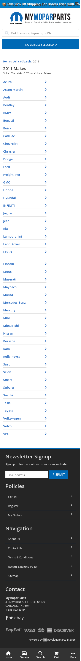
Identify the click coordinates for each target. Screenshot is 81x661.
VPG (6, 434)
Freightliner (11, 175)
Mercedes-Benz (14, 302)
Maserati (9, 279)
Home (7, 61)
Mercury (9, 310)
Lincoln (8, 264)
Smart (7, 380)
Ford (6, 167)
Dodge (8, 159)
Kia (5, 229)
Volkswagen (12, 418)
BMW (7, 113)
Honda (8, 190)
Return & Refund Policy (23, 567)
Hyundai (9, 198)
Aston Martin (13, 90)
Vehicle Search (22, 61)
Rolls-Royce (11, 357)
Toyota (8, 411)
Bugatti (8, 120)
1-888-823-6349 (15, 609)
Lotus (7, 272)
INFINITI (9, 205)
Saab (6, 364)
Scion (7, 372)
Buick (7, 128)
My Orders (15, 515)
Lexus (7, 252)
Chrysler (9, 151)
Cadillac (9, 136)
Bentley (8, 105)
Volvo (7, 426)
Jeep (6, 221)
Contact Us (15, 548)
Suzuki (8, 395)
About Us (14, 539)
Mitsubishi (11, 326)
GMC (6, 182)
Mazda (8, 295)
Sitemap (13, 576)
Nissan (8, 333)
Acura (7, 82)
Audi (6, 97)
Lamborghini (12, 236)
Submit (58, 474)
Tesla (7, 403)
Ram (6, 349)
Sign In (12, 497)
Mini (6, 318)
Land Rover (11, 244)
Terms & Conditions (20, 557)
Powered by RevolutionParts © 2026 (52, 639)
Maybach (10, 287)
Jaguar (8, 213)
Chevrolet (10, 144)
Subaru (8, 387)
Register (13, 506)
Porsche (9, 341)
